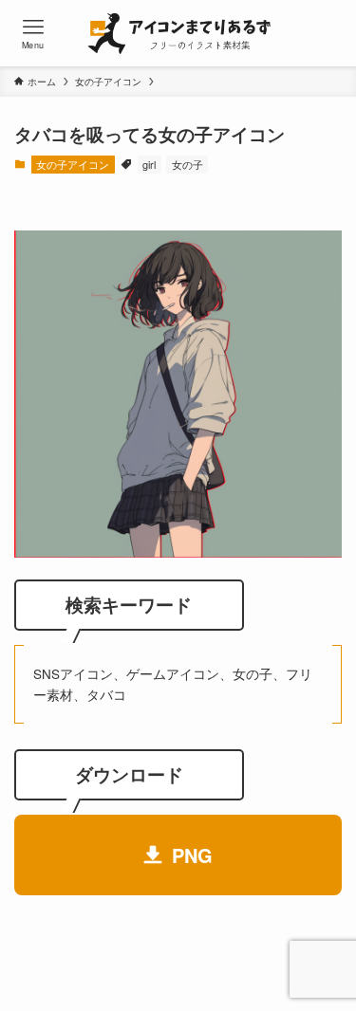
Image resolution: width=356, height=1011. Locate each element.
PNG (192, 855)
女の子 (187, 164)
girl (149, 164)
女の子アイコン (72, 164)
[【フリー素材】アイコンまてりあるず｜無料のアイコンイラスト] (178, 33)
